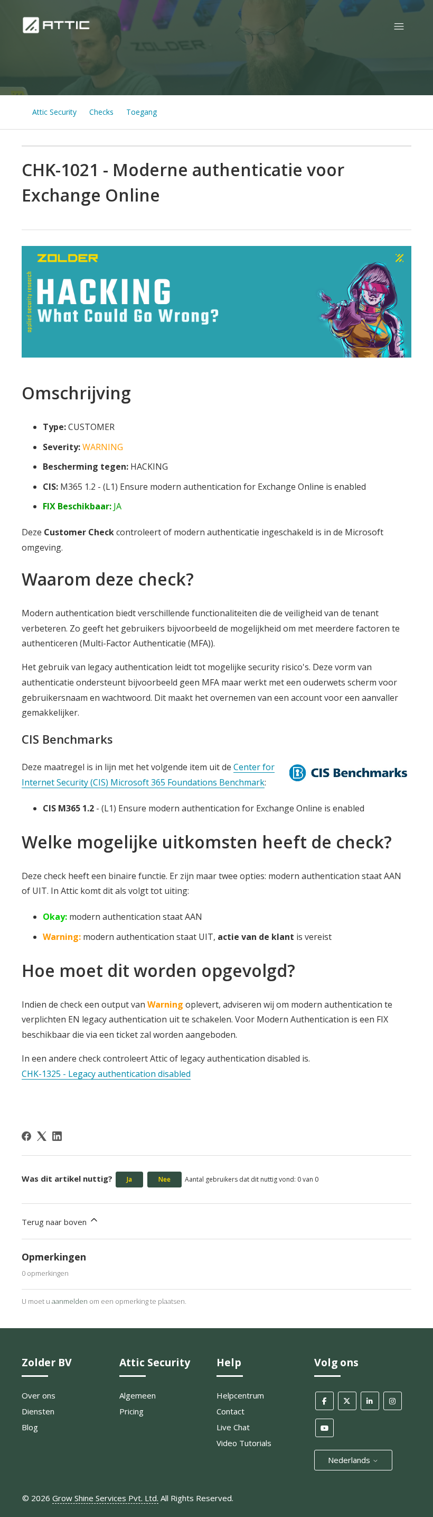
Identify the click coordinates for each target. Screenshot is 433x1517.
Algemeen (137, 1395)
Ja (129, 1179)
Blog (30, 1427)
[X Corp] (41, 1136)
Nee (164, 1179)
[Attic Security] (57, 31)
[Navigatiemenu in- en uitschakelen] (399, 26)
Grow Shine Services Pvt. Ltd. (105, 1498)
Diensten (38, 1411)
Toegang (141, 112)
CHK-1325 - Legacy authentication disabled (106, 1074)
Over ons (38, 1395)
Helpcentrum (240, 1395)
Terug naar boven (55, 1222)
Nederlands (350, 1460)
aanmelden (70, 1301)
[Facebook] (26, 1136)
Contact (230, 1411)
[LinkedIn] (57, 1136)
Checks (101, 112)
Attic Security (54, 112)
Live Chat (233, 1427)
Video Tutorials (243, 1443)
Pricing (131, 1411)
